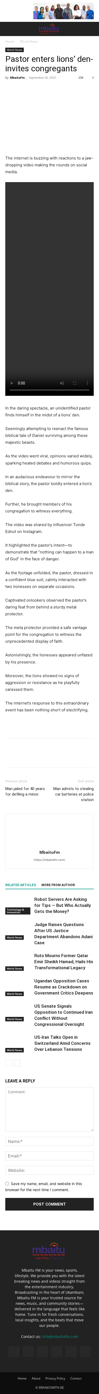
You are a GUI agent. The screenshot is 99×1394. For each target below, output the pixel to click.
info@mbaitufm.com (60, 1336)
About (36, 1378)
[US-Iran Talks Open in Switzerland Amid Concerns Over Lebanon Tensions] (18, 1043)
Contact (76, 1378)
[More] (59, 89)
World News (29, 41)
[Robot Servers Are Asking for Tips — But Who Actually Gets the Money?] (18, 905)
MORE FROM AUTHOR (58, 885)
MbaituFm (17, 77)
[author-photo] (49, 845)
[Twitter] (22, 89)
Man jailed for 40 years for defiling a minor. (25, 791)
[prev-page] (8, 1063)
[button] (9, 29)
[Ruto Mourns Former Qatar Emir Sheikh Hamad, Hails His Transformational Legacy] (18, 962)
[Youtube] (85, 1351)
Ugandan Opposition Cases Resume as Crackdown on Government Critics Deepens (63, 987)
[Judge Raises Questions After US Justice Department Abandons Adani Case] (18, 931)
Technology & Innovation (15, 911)
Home (9, 41)
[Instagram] (28, 1351)
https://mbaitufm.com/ (49, 860)
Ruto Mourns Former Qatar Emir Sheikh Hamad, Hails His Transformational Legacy (63, 961)
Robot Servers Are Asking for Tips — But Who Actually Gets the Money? (62, 905)
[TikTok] (42, 1351)
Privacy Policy (55, 1378)
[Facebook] (10, 89)
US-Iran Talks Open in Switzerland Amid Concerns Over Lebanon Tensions (62, 1043)
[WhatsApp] (47, 89)
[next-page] (17, 1063)
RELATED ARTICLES (20, 885)
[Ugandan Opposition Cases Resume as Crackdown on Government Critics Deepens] (18, 987)
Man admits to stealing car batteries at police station (73, 794)
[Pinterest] (35, 89)
